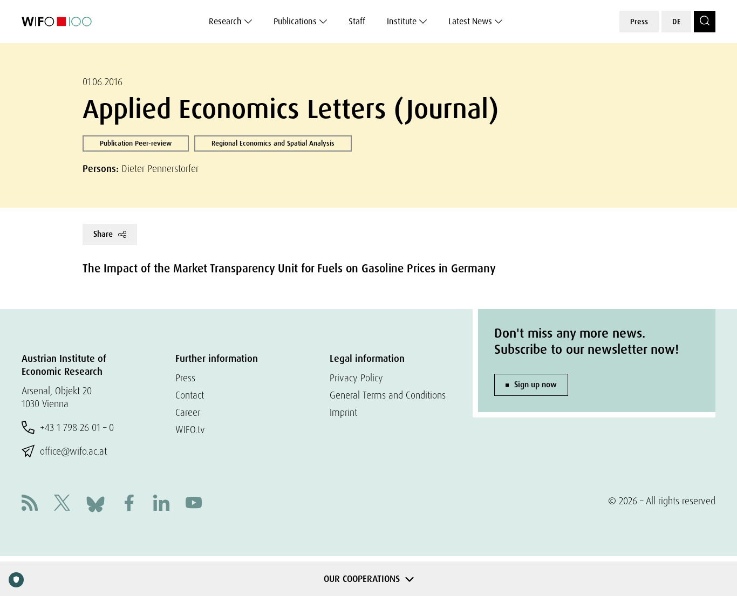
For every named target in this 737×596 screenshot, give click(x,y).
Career (187, 412)
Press (639, 21)
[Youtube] (194, 504)
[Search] (704, 21)
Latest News (470, 21)
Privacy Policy (356, 378)
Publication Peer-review (136, 143)
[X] (62, 504)
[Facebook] (129, 504)
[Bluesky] (95, 502)
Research (225, 21)
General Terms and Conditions (388, 395)
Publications (295, 21)
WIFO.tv (190, 429)
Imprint (343, 412)
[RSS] (30, 504)
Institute (402, 21)
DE (676, 21)
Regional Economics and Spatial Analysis (273, 143)
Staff (357, 21)
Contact (189, 395)
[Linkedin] (161, 504)
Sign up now (535, 384)
